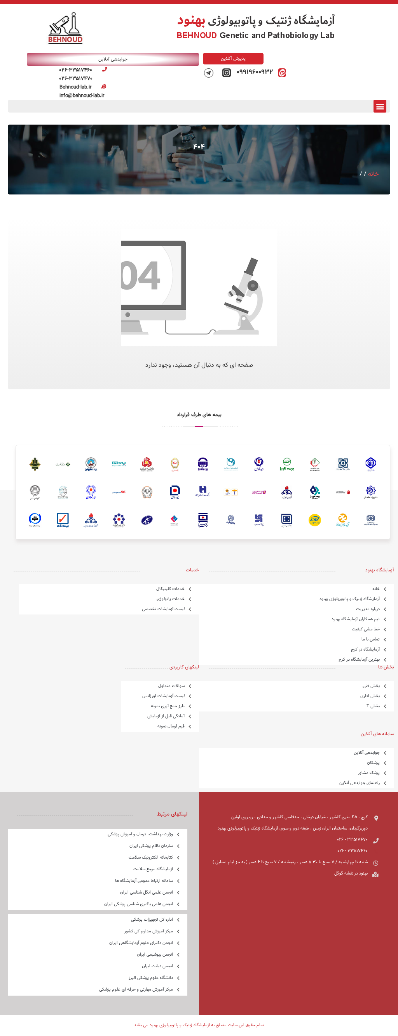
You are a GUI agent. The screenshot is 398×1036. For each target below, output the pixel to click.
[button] (380, 106)
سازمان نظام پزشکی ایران (151, 846)
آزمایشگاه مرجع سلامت (153, 869)
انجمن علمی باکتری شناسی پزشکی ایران (138, 904)
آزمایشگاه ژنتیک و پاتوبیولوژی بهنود (349, 599)
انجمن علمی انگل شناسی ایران (146, 892)
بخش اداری (370, 696)
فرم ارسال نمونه (171, 726)
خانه (373, 174)
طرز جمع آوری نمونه (168, 706)
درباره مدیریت (368, 609)
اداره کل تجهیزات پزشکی (152, 919)
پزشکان (373, 763)
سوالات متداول (171, 686)
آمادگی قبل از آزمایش (166, 716)
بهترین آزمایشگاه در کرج (359, 659)
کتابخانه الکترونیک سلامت (151, 857)
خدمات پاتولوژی (171, 599)
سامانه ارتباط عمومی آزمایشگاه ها (144, 881)
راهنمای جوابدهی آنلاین (359, 783)
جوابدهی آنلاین (367, 753)
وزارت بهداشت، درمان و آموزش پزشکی (140, 834)
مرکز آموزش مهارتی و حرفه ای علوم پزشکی (136, 989)
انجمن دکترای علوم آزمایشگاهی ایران (141, 943)
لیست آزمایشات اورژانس (163, 696)
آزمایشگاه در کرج (365, 649)
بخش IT (372, 706)
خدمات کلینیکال (170, 589)
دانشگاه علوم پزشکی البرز (151, 978)
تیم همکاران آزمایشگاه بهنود (356, 619)
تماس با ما (370, 639)
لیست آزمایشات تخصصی (163, 609)
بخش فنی (371, 686)
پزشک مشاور (369, 773)
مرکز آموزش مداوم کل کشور (148, 931)
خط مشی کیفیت (366, 629)
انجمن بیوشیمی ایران (155, 954)
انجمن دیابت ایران (157, 966)
